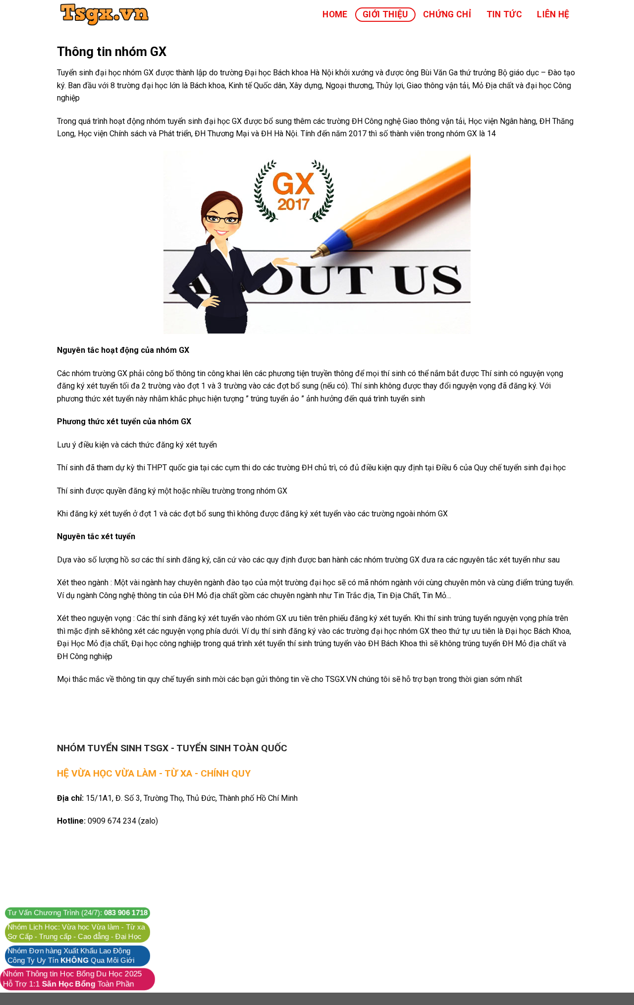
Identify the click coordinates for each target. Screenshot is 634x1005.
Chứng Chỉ (447, 14)
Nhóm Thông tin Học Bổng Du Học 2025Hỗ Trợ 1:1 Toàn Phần (72, 979)
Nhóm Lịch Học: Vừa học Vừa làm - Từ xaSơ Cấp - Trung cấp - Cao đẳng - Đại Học (76, 932)
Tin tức (504, 14)
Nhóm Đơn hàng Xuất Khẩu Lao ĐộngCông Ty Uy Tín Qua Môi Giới (70, 955)
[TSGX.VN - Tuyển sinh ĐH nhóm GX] (106, 14)
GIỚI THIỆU (385, 14)
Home (334, 14)
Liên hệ (553, 14)
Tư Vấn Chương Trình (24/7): (77, 913)
